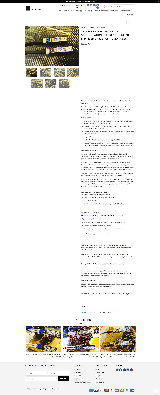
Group (86, 306)
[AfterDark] (33, 8)
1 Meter (84, 53)
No (88, 74)
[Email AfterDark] (97, 7)
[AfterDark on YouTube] (91, 5)
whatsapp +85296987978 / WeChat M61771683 (71, 6)
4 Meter (110, 53)
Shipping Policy (99, 372)
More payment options (123, 91)
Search (97, 369)
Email (119, 312)
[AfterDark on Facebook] (88, 5)
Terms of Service (99, 382)
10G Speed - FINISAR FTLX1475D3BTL (117, 66)
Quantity (83, 87)
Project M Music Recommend (123, 11)
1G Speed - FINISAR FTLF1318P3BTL (92, 66)
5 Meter (118, 53)
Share (94, 312)
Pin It (103, 312)
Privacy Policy (99, 376)
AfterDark (32, 389)
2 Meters (93, 53)
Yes (83, 74)
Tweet (86, 312)
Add (111, 312)
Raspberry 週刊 (77, 11)
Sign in (103, 6)
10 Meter (126, 53)
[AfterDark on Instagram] (94, 5)
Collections (64, 11)
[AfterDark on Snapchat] (97, 5)
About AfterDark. (102, 11)
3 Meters (102, 53)
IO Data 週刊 (88, 11)
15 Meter (85, 58)
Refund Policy (99, 379)
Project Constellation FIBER (93, 27)
